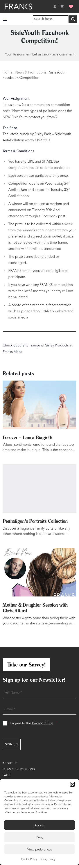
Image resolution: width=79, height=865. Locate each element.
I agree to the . (34, 723)
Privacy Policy (48, 859)
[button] (72, 784)
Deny (39, 837)
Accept (39, 825)
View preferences (39, 849)
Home (8, 72)
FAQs (6, 775)
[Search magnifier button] (73, 19)
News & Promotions (30, 72)
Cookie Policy (29, 859)
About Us (10, 763)
